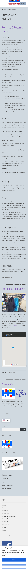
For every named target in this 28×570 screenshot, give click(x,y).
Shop (5, 505)
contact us (15, 325)
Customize (14, 563)
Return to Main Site (6, 536)
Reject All (14, 567)
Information (9, 277)
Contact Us (6, 524)
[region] (14, 558)
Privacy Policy (7, 519)
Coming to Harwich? (13, 288)
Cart (5, 508)
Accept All (14, 559)
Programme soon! (6, 482)
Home (4, 9)
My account (6, 513)
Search (3, 427)
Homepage (6, 521)
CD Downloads (5, 478)
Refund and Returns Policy (10, 516)
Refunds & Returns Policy (12, 29)
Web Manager (18, 23)
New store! (8, 383)
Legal (5, 530)
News (14, 372)
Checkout (6, 510)
